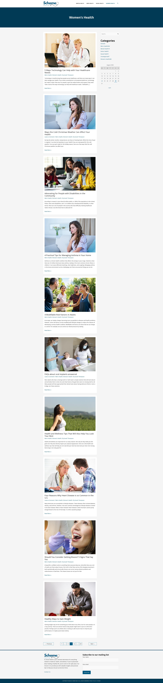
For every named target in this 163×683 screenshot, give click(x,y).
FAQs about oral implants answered (61, 374)
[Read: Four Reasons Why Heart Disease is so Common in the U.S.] (70, 475)
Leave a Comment (49, 137)
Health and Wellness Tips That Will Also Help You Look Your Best (69, 434)
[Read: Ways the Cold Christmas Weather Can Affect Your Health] (70, 112)
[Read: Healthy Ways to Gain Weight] (70, 599)
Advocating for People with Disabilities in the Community (65, 194)
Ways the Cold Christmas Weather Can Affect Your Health (67, 133)
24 (102, 81)
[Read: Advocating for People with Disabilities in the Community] (70, 173)
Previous (48, 644)
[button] (117, 3)
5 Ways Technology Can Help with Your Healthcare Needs (67, 71)
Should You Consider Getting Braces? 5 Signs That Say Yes (69, 558)
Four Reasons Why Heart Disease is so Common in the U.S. (69, 496)
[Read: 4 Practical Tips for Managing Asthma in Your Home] (70, 235)
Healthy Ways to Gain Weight (58, 619)
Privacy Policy (92, 680)
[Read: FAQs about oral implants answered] (70, 354)
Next (93, 644)
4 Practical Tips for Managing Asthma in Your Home (68, 255)
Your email (86, 664)
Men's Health (48, 75)
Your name (86, 657)
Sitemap (99, 680)
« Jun (109, 87)
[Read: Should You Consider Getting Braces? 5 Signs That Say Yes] (70, 537)
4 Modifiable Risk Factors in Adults (60, 314)
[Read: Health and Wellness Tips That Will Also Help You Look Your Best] (70, 413)
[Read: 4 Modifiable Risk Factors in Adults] (70, 294)
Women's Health (56, 75)
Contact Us (47, 672)
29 (80, 644)
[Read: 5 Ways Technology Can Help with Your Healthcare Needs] (70, 50)
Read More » (48, 88)
